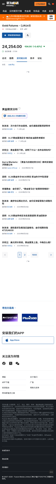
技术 (32, 58)
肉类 (44, 11)
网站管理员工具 (8, 393)
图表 (11, 58)
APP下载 (5, 382)
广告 (32, 382)
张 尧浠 (9, 129)
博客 (4, 377)
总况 (4, 58)
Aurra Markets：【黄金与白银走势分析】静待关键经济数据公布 (27, 163)
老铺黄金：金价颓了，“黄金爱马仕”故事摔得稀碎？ (26, 189)
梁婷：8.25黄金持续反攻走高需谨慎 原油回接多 (24, 215)
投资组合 (5, 388)
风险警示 (5, 467)
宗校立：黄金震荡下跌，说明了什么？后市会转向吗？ (27, 150)
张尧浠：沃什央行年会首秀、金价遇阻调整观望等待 (26, 126)
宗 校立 (9, 153)
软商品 (36, 11)
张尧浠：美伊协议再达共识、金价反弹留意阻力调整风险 (27, 202)
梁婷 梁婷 (10, 141)
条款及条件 (6, 451)
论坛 (40, 58)
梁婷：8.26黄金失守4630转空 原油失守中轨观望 (25, 176)
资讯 (3, 65)
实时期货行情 (15, 11)
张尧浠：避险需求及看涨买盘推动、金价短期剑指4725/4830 (25, 229)
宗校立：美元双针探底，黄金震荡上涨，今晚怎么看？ (27, 242)
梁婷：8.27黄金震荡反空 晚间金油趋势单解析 (23, 138)
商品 (5, 11)
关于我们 (33, 377)
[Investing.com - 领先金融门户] (12, 4)
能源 (51, 11)
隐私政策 (5, 459)
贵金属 (27, 11)
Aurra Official (12, 168)
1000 (34, 255)
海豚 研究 (10, 192)
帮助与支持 (34, 388)
